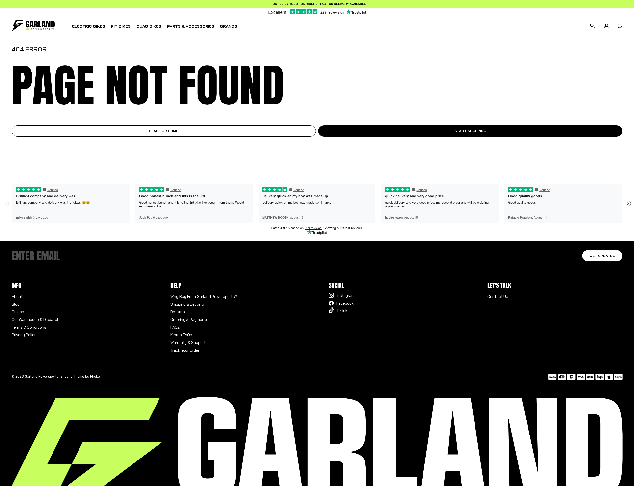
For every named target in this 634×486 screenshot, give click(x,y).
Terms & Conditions (29, 327)
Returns (177, 312)
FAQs (175, 327)
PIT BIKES (121, 26)
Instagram (345, 295)
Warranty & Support (188, 342)
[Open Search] (592, 26)
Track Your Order (184, 350)
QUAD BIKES (148, 26)
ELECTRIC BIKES (88, 26)
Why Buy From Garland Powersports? (203, 296)
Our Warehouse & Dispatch (35, 319)
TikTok (341, 310)
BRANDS (228, 26)
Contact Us (497, 296)
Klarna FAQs (181, 335)
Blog (16, 304)
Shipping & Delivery (187, 304)
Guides (18, 312)
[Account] (606, 26)
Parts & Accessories (190, 26)
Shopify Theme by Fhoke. (80, 376)
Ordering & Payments (189, 319)
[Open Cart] (619, 26)
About (17, 296)
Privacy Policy (24, 335)
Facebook (345, 303)
